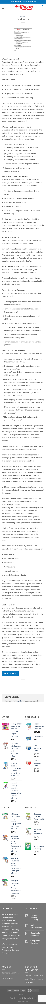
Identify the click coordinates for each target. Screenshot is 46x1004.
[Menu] (3, 8)
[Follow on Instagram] (8, 959)
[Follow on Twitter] (12, 959)
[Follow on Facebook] (4, 959)
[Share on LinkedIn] (34, 684)
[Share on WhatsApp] (12, 684)
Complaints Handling (35, 941)
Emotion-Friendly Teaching (34, 917)
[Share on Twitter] (21, 684)
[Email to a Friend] (25, 684)
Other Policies (7, 978)
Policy (23, 16)
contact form (30, 979)
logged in (18, 701)
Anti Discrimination (36, 926)
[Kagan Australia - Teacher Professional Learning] (23, 7)
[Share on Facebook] (17, 684)
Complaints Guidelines (35, 934)
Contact (23, 994)
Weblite (26, 1001)
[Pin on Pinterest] (29, 684)
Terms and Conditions (10, 973)
